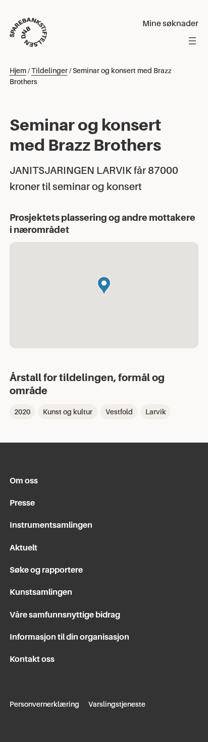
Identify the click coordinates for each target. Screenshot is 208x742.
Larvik (155, 412)
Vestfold (119, 412)
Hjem (18, 71)
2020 (22, 412)
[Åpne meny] (192, 41)
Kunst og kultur (67, 412)
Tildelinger (49, 71)
